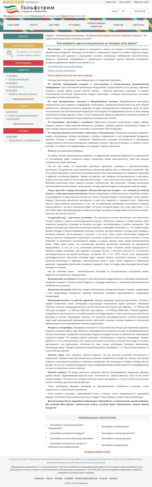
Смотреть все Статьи (23, 123)
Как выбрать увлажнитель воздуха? (67, 433)
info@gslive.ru (32, 2)
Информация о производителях (24, 140)
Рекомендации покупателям (70, 35)
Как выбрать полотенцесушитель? (118, 433)
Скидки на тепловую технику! (22, 94)
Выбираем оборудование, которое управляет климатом (113, 35)
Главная (50, 35)
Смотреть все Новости (23, 99)
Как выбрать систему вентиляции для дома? (72, 438)
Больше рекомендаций (97, 452)
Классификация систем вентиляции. (65, 66)
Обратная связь (141, 2)
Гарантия (118, 25)
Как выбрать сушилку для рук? (116, 438)
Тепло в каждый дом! (18, 79)
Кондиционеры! (16, 86)
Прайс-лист (111, 2)
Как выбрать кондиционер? (115, 445)
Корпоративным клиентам (86, 478)
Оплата (34, 25)
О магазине (13, 25)
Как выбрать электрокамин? (115, 426)
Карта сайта (125, 2)
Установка (74, 25)
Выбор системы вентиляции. (62, 70)
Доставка (54, 25)
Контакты (138, 25)
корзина (138, 11)
